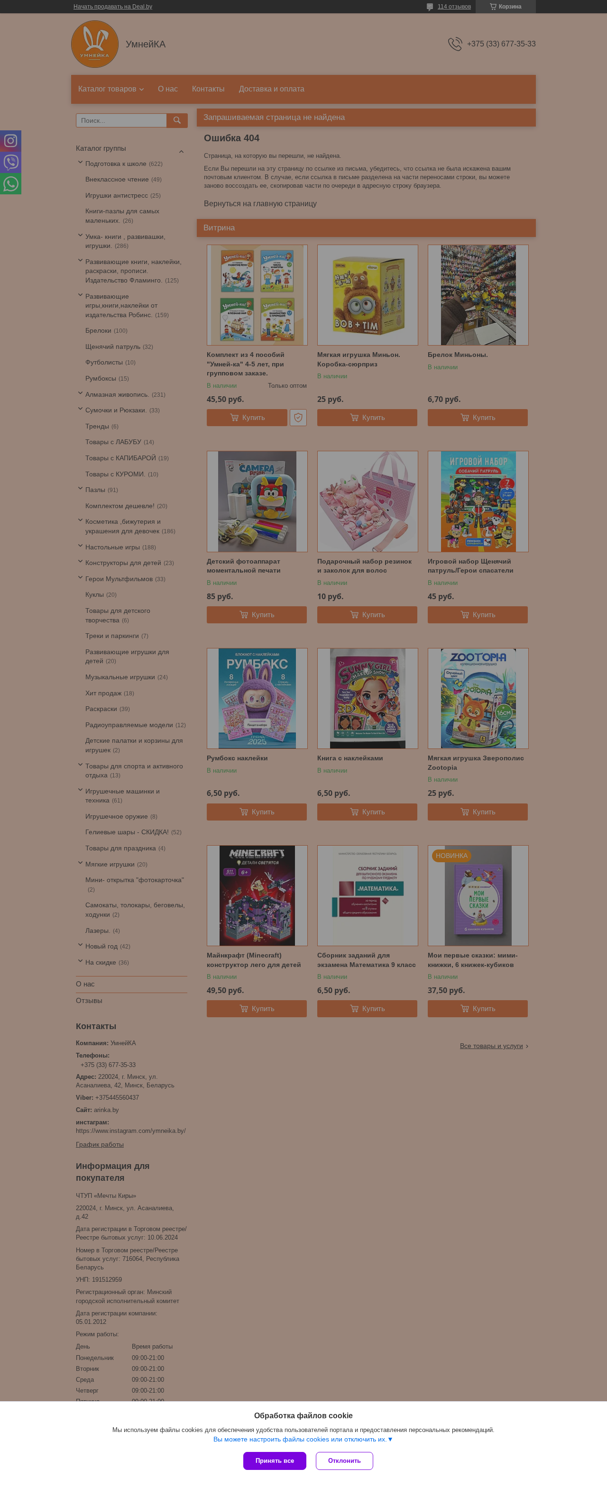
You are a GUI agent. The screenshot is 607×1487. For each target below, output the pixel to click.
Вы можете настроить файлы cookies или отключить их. (300, 1439)
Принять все (275, 1460)
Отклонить (344, 1460)
